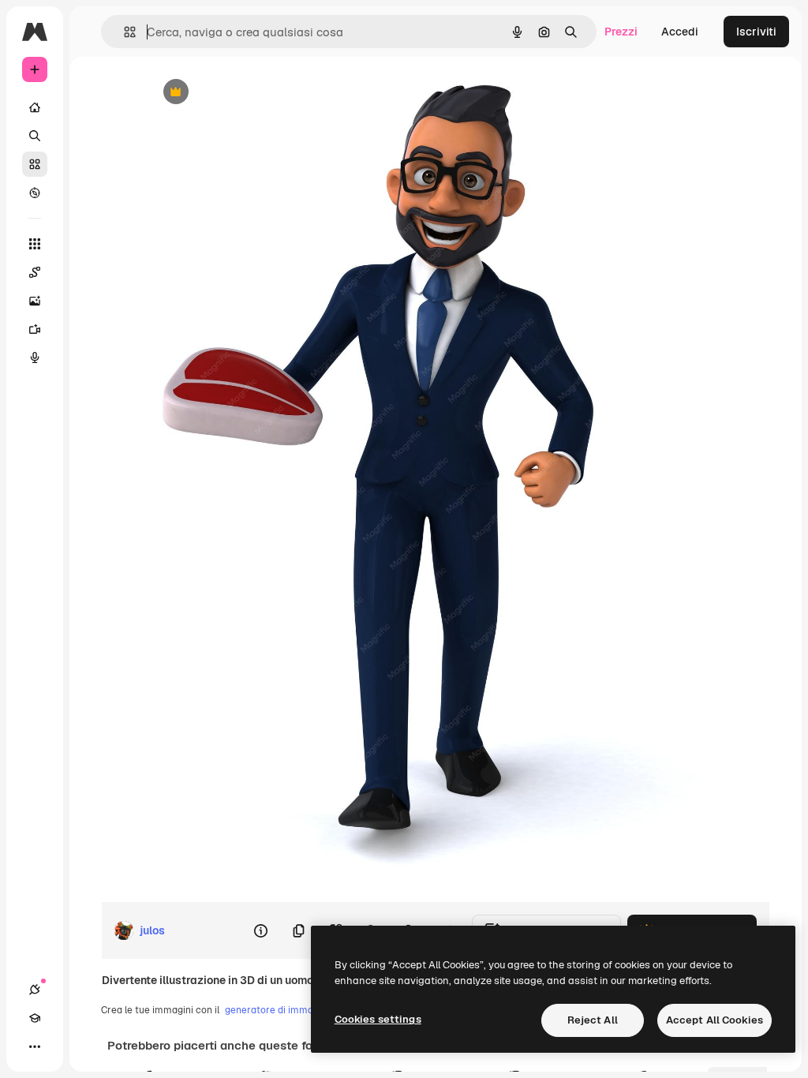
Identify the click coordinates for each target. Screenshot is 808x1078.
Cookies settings (378, 1019)
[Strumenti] (34, 243)
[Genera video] (34, 329)
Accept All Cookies (714, 1020)
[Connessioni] (34, 989)
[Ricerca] (34, 135)
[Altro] (34, 1046)
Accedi (679, 31)
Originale (251, 92)
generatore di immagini (277, 1010)
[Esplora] (34, 192)
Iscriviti (756, 31)
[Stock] (34, 164)
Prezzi (621, 31)
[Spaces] (34, 272)
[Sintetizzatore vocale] (34, 357)
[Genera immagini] (34, 300)
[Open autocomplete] (123, 32)
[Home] (34, 107)
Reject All (592, 1020)
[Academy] (34, 1018)
